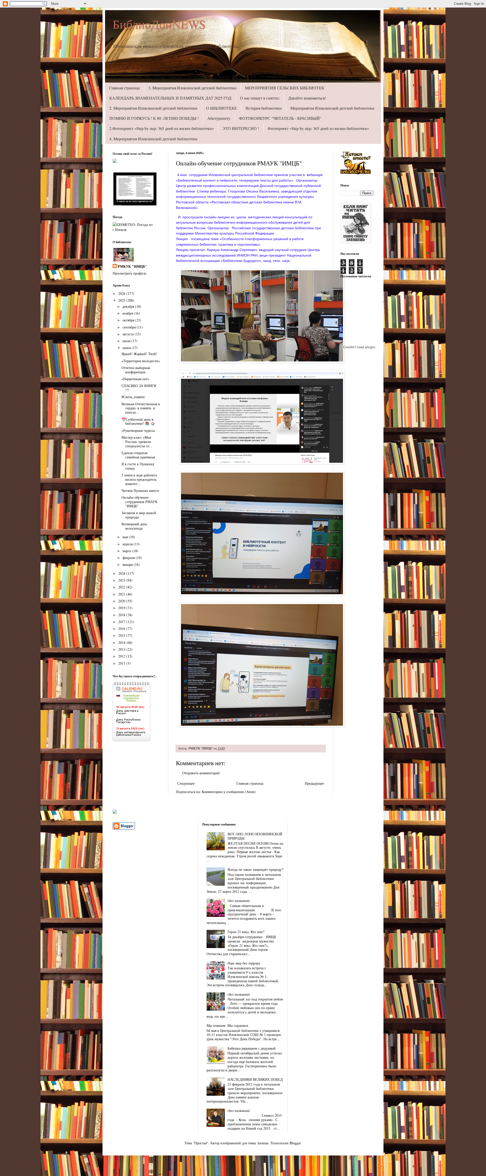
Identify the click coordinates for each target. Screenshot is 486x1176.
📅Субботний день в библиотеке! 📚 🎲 (138, 421)
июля (127, 340)
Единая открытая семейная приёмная (138, 454)
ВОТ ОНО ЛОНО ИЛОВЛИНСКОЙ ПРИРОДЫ (255, 836)
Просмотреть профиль (129, 273)
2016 (122, 628)
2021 (122, 594)
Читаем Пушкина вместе (140, 490)
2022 (122, 587)
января (128, 564)
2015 (122, 635)
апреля (128, 544)
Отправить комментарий (201, 772)
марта (127, 550)
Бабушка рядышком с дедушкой (252, 1048)
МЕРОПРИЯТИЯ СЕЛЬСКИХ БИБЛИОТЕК (284, 87)
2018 (122, 614)
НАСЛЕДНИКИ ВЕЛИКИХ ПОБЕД (255, 1079)
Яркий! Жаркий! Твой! (139, 353)
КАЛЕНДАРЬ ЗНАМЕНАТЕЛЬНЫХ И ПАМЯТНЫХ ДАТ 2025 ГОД (170, 98)
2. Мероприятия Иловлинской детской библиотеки (153, 108)
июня (127, 347)
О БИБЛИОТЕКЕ (221, 108)
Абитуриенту (218, 118)
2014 (122, 642)
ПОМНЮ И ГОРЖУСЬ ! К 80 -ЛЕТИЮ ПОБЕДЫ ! (154, 118)
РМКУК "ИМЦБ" (132, 266)
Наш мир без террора (244, 963)
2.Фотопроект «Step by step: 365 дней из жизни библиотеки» (161, 128)
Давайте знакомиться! (307, 98)
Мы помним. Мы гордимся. (228, 1025)
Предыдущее (314, 783)
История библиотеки (264, 108)
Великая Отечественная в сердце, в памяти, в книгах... (141, 408)
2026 (122, 293)
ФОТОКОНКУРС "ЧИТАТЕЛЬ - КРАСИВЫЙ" (280, 118)
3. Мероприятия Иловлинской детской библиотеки (192, 87)
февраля (129, 557)
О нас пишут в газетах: (260, 98)
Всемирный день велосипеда (134, 526)
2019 (122, 607)
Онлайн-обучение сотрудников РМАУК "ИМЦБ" (139, 501)
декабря (129, 306)
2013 (122, 649)
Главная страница (124, 87)
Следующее (186, 783)
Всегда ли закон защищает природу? (255, 869)
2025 (122, 300)
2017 (122, 621)
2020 (122, 601)
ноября (128, 313)
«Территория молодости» (141, 360)
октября (129, 320)
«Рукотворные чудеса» (138, 430)
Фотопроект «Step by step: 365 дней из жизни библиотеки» (318, 128)
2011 (122, 663)
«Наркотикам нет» (135, 378)
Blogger (295, 1143)
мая (126, 536)
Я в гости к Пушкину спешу (138, 466)
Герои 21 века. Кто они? (246, 931)
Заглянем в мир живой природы (139, 514)
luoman (263, 1143)
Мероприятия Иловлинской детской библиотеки (332, 108)
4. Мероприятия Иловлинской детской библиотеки (153, 138)
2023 (122, 580)
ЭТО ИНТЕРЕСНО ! (240, 128)
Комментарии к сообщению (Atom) (229, 791)
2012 (122, 656)
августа (129, 334)
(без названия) (239, 900)
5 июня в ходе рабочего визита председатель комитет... (139, 479)
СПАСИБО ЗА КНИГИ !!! (139, 387)
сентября (130, 327)
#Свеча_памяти (133, 396)
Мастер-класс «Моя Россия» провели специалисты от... (137, 441)
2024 (122, 573)
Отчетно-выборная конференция (136, 369)
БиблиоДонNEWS (159, 24)
